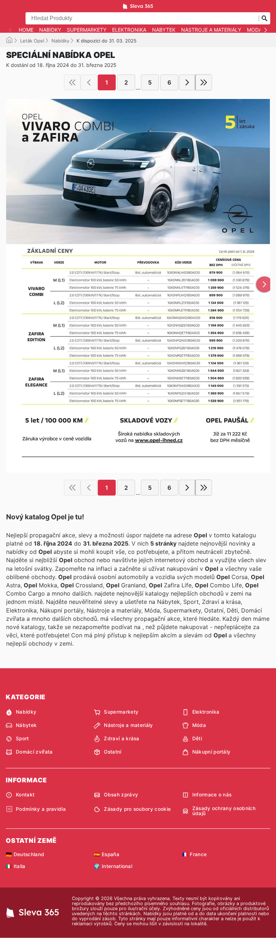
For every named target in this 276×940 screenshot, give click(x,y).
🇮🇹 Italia (16, 866)
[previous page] (88, 82)
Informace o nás (212, 794)
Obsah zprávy (121, 794)
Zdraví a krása (121, 738)
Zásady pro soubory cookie (137, 809)
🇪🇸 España (106, 854)
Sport (22, 738)
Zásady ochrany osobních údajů (224, 811)
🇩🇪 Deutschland (25, 854)
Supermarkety (86, 29)
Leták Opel (32, 41)
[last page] (204, 82)
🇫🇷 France (194, 854)
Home (26, 29)
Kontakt (25, 794)
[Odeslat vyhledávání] (264, 18)
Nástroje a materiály (211, 29)
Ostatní (112, 752)
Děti (197, 738)
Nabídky (50, 29)
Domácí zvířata (34, 752)
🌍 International (113, 866)
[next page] (187, 82)
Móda (254, 29)
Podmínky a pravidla (41, 809)
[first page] (72, 82)
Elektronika (129, 29)
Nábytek (163, 29)
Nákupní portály (211, 752)
